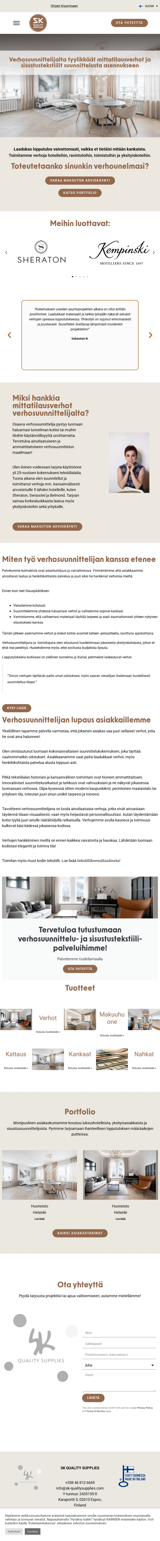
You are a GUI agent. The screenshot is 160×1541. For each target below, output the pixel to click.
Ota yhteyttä (80, 969)
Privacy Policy (145, 1408)
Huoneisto (39, 1206)
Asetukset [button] (14, 1531)
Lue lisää (39, 1218)
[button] (6, 253)
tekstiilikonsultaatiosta (98, 860)
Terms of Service (95, 1411)
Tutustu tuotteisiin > (48, 1032)
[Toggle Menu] (16, 23)
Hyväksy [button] (32, 1531)
